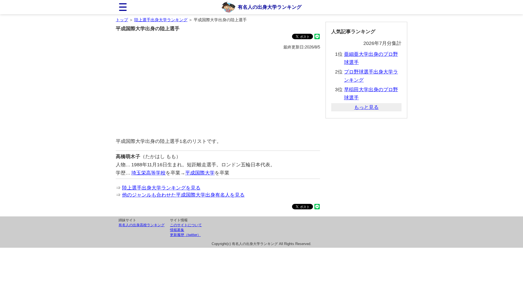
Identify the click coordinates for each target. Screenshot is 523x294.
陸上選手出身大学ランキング (160, 19)
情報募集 (177, 230)
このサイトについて (186, 225)
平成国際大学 (200, 173)
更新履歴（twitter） (185, 235)
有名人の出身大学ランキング (270, 7)
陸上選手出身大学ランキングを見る (161, 188)
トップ (122, 19)
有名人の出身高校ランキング (141, 225)
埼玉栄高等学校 (148, 173)
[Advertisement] (218, 94)
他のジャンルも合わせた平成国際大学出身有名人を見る (183, 195)
